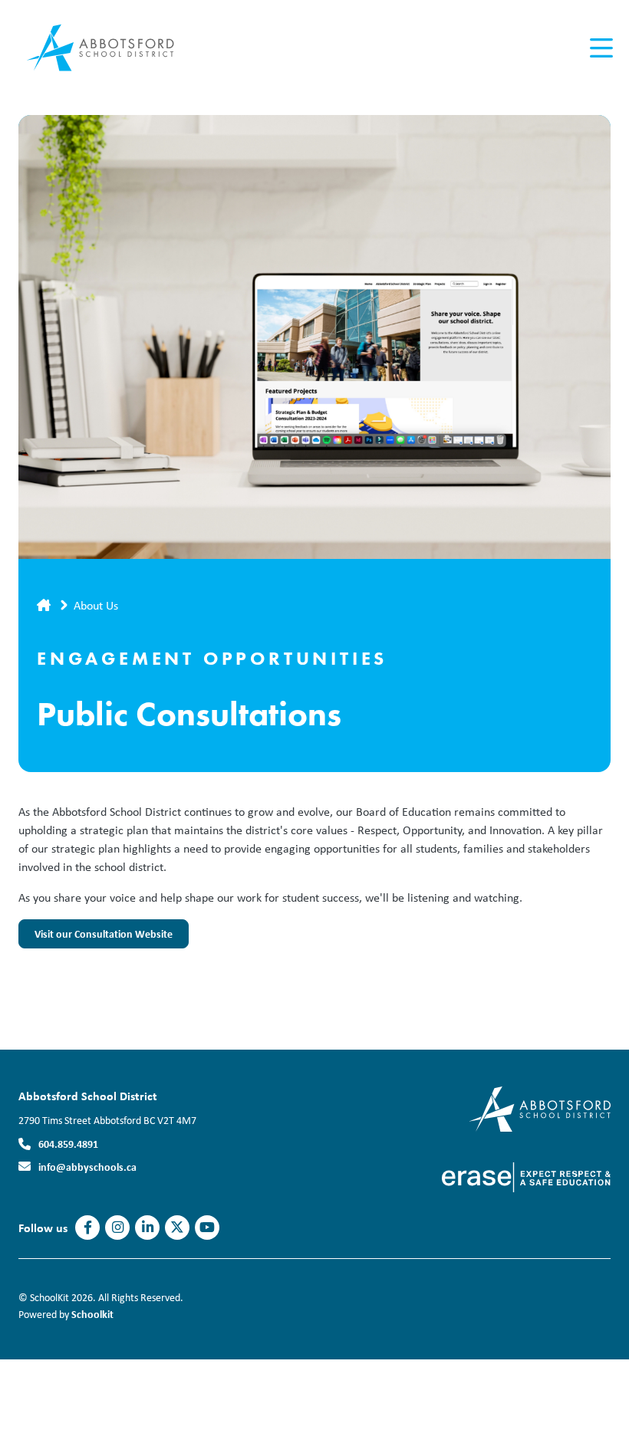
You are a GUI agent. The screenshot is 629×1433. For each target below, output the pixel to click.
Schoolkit (92, 1313)
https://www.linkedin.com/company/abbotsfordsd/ (147, 1227)
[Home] (110, 48)
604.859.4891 (68, 1143)
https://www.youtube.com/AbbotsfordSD (207, 1227)
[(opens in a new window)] (540, 1107)
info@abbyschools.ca (87, 1166)
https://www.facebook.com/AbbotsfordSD (88, 1227)
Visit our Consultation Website (95, 937)
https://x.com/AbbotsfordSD (177, 1227)
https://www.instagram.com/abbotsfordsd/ (117, 1227)
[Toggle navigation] (600, 48)
